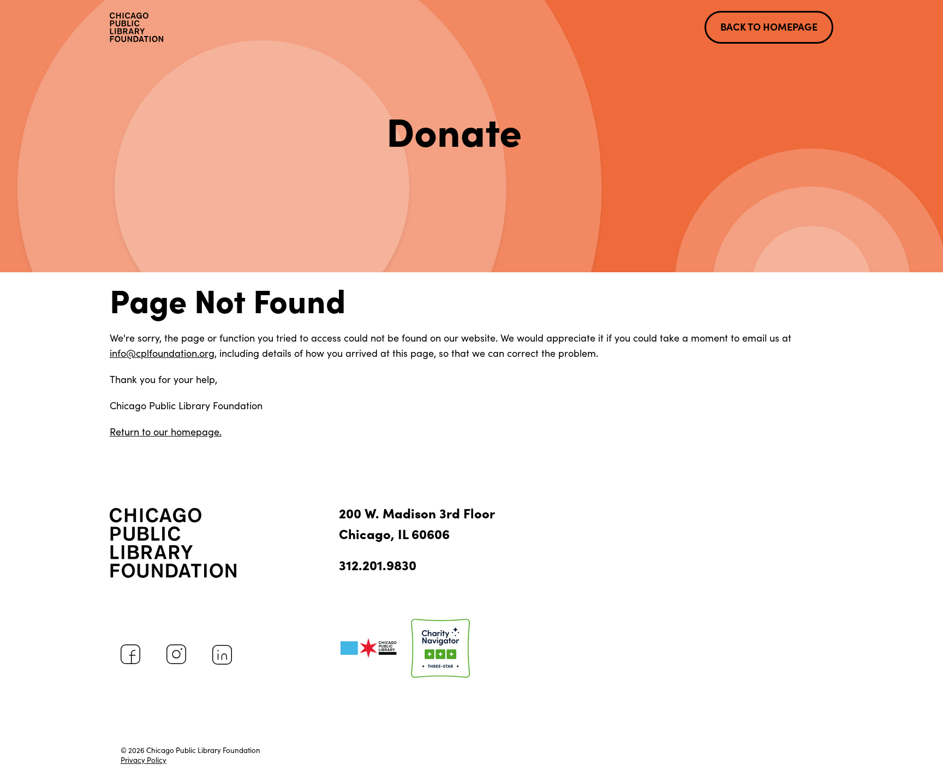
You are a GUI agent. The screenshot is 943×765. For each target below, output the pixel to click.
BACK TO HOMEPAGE (768, 26)
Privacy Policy (143, 760)
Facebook (130, 654)
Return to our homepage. (166, 431)
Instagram (176, 654)
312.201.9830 (377, 564)
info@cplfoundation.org (162, 353)
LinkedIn (222, 655)
